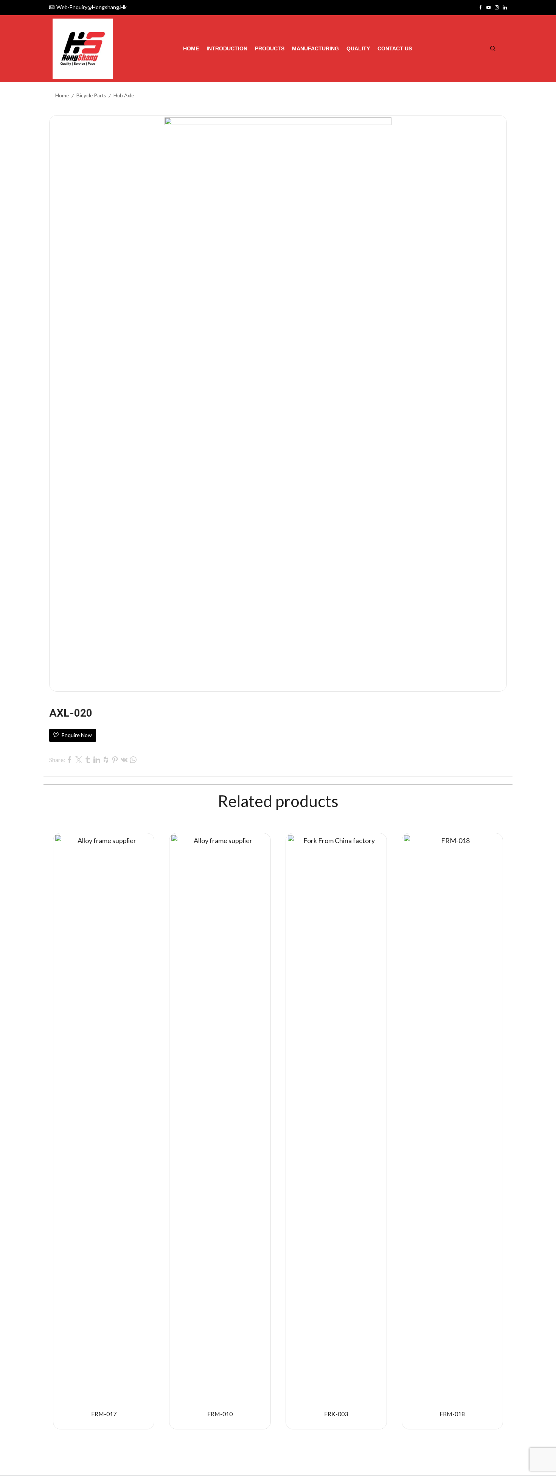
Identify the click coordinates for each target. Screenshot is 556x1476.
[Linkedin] (505, 7)
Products (269, 48)
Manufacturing (315, 48)
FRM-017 (103, 1413)
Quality (358, 48)
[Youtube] (488, 7)
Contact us (394, 48)
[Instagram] (497, 7)
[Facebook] (480, 7)
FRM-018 (452, 1413)
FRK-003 (336, 1413)
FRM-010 (220, 1413)
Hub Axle (123, 95)
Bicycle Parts (91, 95)
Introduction (227, 48)
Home (191, 48)
